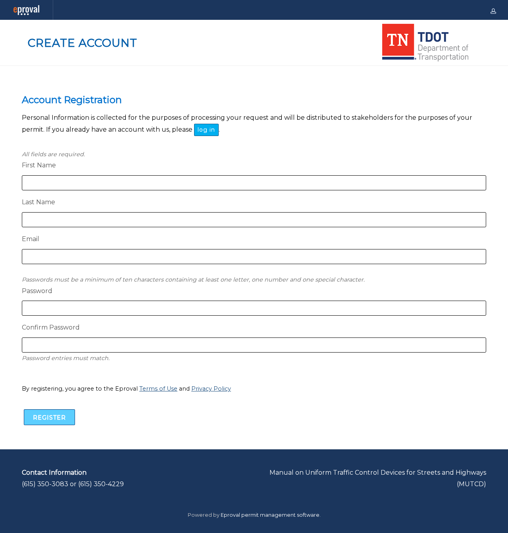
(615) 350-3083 (45, 484)
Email (30, 239)
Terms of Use (158, 388)
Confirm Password (51, 327)
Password (37, 291)
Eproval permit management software (270, 515)
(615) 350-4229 (101, 484)
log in (206, 129)
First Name (39, 165)
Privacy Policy (211, 388)
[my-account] (493, 10)
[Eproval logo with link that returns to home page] (26, 10)
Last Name (38, 202)
